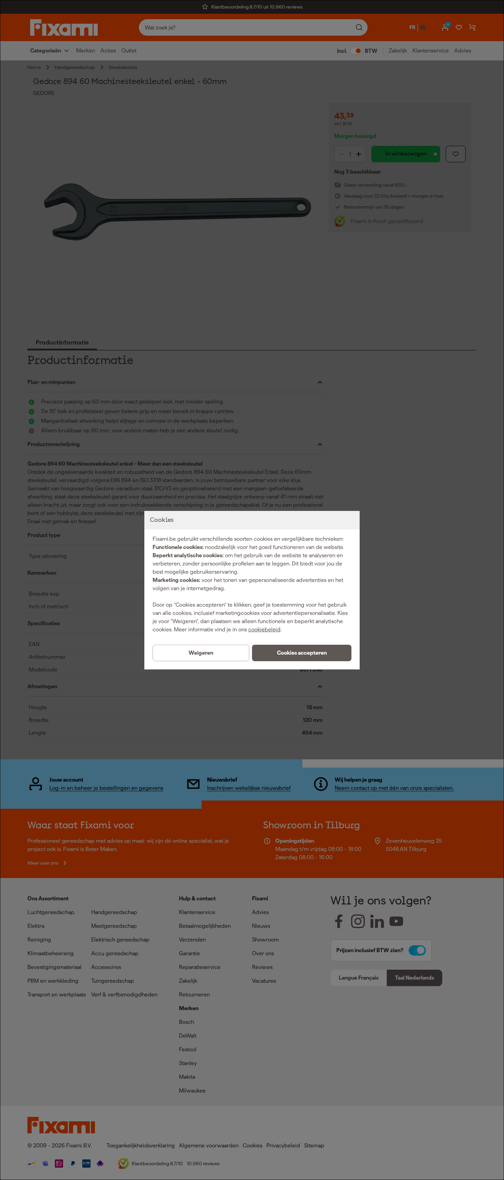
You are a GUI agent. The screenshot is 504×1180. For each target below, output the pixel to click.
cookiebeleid (264, 629)
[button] (301, 653)
